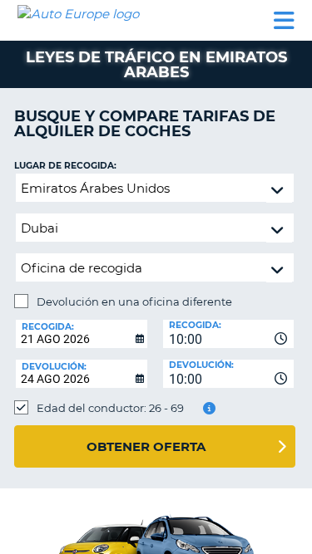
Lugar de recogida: (65, 165)
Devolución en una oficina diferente (134, 301)
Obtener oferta (146, 446)
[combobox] (229, 334)
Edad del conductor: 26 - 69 (110, 407)
